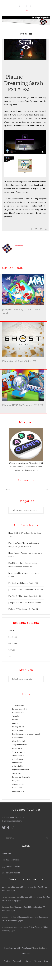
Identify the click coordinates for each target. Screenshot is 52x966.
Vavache (15, 716)
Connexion (6, 853)
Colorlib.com (26, 953)
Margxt (15, 723)
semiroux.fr (17, 773)
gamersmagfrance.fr (32, 734)
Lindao (4, 887)
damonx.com (17, 737)
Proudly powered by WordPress (17, 948)
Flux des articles (10, 860)
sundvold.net (17, 762)
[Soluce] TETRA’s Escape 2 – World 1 (23, 609)
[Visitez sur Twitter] (4, 828)
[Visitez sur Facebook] (8, 828)
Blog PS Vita (17, 748)
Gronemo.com (18, 784)
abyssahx (19, 245)
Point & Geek (17, 730)
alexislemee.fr (18, 755)
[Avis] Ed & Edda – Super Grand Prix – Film (25, 596)
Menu (23, 33)
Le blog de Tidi (18, 727)
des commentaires (11, 866)
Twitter (11, 630)
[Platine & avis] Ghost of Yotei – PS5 (19, 361)
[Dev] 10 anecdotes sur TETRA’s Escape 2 (25, 602)
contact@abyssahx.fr (15, 817)
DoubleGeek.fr (18, 712)
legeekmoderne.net (20, 769)
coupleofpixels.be (19, 744)
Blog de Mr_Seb (19, 741)
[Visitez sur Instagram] (12, 828)
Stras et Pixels (18, 705)
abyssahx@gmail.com (13, 821)
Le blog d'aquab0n (19, 709)
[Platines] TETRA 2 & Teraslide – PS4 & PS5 (22, 405)
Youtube (11, 650)
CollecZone (17, 787)
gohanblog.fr (17, 759)
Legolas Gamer (18, 791)
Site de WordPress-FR (11, 873)
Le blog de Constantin (21, 777)
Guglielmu (16, 780)
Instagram (12, 643)
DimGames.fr (17, 734)
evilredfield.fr (18, 766)
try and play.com (19, 752)
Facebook (12, 637)
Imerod (15, 719)
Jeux (10, 656)
